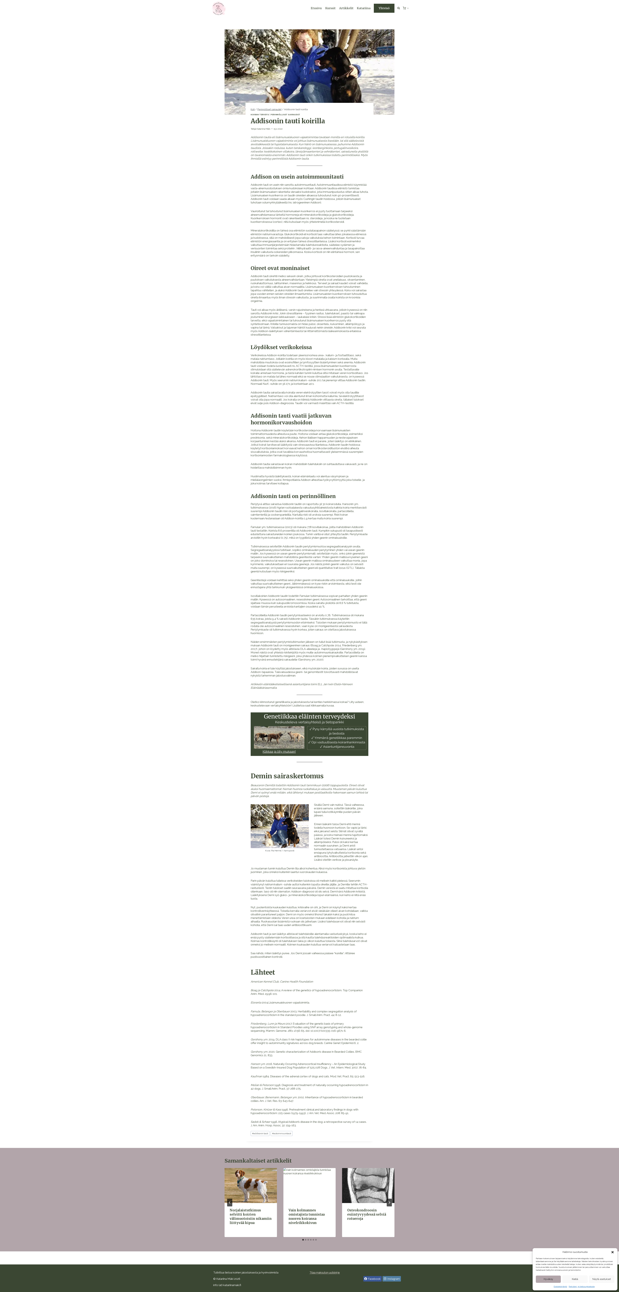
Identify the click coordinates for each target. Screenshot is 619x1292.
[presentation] (251, 1185)
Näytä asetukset (601, 1279)
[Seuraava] (389, 1202)
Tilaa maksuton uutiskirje (325, 1272)
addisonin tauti (260, 1133)
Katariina (363, 8)
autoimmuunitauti (281, 1133)
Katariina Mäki (263, 128)
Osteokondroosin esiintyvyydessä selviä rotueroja (366, 1214)
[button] (612, 1252)
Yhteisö (384, 8)
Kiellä (575, 1279)
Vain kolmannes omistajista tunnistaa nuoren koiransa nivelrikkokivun (307, 1216)
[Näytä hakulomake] (398, 8)
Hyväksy (548, 1279)
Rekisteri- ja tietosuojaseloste (582, 1286)
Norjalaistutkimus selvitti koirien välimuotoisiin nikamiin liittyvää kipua (251, 1216)
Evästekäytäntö (560, 1286)
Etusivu (316, 8)
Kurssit (330, 8)
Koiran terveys (260, 114)
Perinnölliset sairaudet (285, 114)
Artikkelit (346, 8)
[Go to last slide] (229, 1202)
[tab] (303, 1240)
